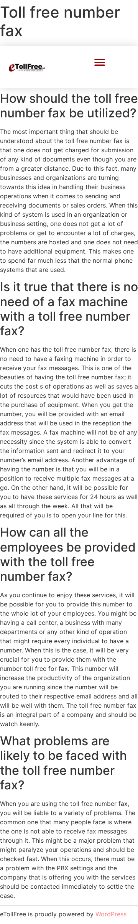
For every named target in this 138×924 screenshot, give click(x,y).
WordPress (111, 914)
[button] (99, 62)
